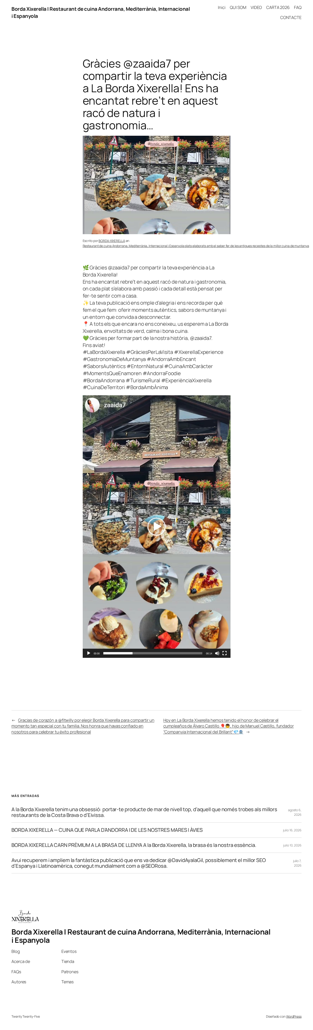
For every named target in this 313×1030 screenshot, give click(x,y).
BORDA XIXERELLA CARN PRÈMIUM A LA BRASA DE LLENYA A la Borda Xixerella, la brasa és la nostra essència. (133, 845)
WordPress (294, 1016)
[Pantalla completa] (224, 653)
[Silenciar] (217, 653)
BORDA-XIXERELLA (112, 241)
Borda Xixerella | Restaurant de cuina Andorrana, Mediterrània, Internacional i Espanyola (140, 936)
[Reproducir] (88, 653)
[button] (156, 527)
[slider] (152, 653)
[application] (157, 526)
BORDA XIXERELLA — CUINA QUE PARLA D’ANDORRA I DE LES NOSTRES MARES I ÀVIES (107, 830)
